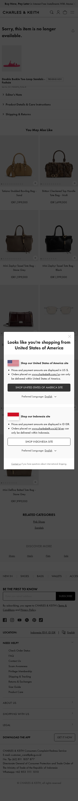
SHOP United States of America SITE (39, 387)
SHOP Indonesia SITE (39, 441)
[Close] (69, 336)
